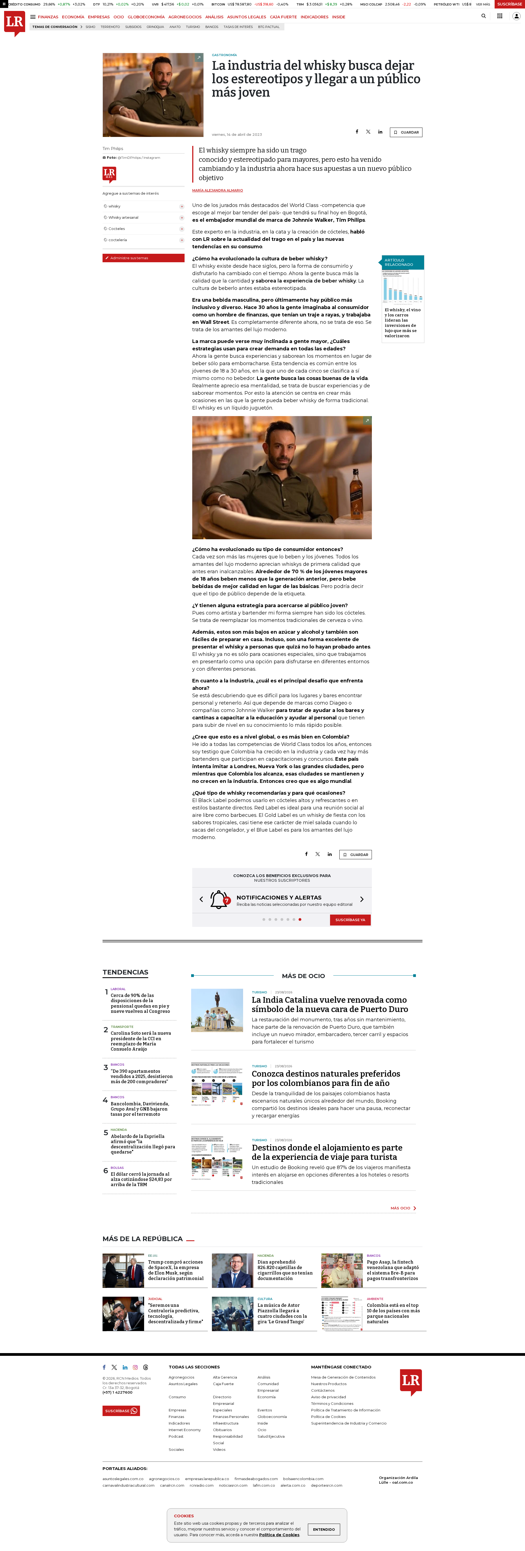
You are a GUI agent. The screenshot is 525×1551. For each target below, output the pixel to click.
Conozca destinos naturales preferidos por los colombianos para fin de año (326, 1078)
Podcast (176, 1436)
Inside (263, 1423)
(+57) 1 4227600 (117, 1392)
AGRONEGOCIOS (185, 17)
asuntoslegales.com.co (123, 1479)
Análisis (264, 1377)
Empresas (177, 1410)
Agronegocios (181, 1377)
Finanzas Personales (231, 1416)
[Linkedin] (380, 132)
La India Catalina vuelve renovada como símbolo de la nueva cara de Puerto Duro (330, 1004)
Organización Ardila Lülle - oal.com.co (398, 1479)
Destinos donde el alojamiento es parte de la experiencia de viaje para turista (327, 1152)
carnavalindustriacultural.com (128, 1485)
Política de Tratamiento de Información (345, 1410)
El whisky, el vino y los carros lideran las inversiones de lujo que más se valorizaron (403, 322)
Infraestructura (225, 1423)
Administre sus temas (129, 258)
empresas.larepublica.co (207, 1479)
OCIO (118, 17)
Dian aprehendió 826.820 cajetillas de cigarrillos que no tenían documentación (285, 1270)
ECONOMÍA (73, 17)
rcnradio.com (202, 1485)
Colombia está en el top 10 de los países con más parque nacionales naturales (393, 1313)
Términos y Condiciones (332, 1403)
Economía (267, 1397)
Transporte (122, 1027)
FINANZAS (48, 17)
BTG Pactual (268, 27)
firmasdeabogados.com (256, 1479)
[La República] (14, 24)
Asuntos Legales (183, 1384)
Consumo (177, 1397)
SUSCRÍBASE (509, 4)
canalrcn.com (172, 1485)
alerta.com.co (293, 1485)
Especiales (222, 1410)
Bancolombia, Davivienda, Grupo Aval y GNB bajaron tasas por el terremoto (140, 1109)
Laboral (118, 989)
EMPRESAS (99, 17)
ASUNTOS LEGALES (246, 17)
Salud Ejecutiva (271, 1436)
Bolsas (117, 1168)
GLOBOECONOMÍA (146, 17)
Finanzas (176, 1416)
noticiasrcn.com (233, 1485)
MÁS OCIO (400, 1208)
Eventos (265, 1410)
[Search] (483, 16)
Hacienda (119, 1130)
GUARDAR (409, 132)
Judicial (155, 1299)
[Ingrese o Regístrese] (516, 16)
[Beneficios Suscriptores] (500, 16)
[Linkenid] (127, 1368)
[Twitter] (368, 132)
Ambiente (375, 1299)
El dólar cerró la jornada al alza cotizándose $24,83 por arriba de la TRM (141, 1179)
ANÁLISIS (214, 17)
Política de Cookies (279, 1534)
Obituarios (222, 1430)
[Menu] (34, 17)
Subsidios (133, 27)
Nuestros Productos (328, 1384)
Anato (175, 27)
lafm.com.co (264, 1485)
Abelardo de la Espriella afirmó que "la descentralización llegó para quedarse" (143, 1144)
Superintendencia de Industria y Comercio (349, 1423)
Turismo (193, 27)
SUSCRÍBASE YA (350, 920)
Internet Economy (185, 1430)
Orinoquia (155, 27)
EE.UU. (153, 1256)
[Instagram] (137, 1368)
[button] (199, 900)
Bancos (211, 27)
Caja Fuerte (223, 1384)
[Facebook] (357, 132)
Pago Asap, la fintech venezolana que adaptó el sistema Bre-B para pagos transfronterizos (393, 1270)
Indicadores (179, 1423)
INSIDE (338, 17)
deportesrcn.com (326, 1485)
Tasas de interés (238, 27)
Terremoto (110, 27)
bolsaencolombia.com (303, 1479)
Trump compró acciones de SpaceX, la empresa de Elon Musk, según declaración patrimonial (176, 1270)
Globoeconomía (272, 1416)
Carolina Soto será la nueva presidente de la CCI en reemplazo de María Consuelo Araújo (141, 1041)
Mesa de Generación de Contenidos (343, 1377)
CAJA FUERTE (283, 17)
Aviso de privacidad (328, 1397)
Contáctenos (322, 1390)
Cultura (265, 1299)
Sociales (176, 1449)
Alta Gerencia (225, 1377)
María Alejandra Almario (217, 190)
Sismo (90, 27)
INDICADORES (314, 17)
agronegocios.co (164, 1479)
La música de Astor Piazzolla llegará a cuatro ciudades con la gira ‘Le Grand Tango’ (282, 1313)
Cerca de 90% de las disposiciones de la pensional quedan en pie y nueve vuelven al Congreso (140, 1003)
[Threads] (148, 1368)
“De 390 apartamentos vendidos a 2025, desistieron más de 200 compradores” (142, 1076)
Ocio (262, 1430)
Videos (219, 1449)
